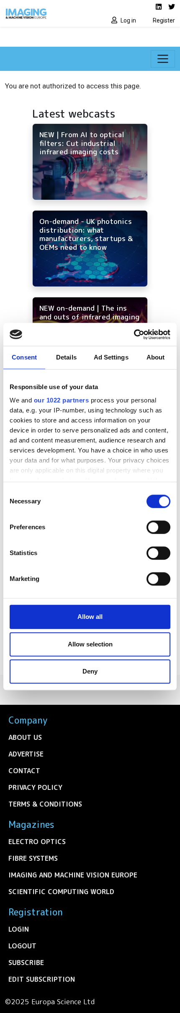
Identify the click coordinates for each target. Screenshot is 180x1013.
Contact (24, 770)
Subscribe (26, 962)
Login (18, 929)
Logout (22, 945)
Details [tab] (66, 357)
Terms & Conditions (45, 804)
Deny (90, 671)
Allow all (90, 616)
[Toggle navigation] (163, 59)
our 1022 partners (61, 400)
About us (25, 737)
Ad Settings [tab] (111, 357)
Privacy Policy (35, 787)
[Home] (45, 13)
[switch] (158, 527)
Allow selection (90, 644)
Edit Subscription (41, 979)
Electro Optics (37, 841)
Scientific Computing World (61, 891)
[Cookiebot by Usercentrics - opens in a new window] (133, 334)
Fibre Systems (33, 858)
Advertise (26, 754)
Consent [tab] (24, 357)
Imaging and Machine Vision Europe (72, 875)
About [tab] (156, 357)
